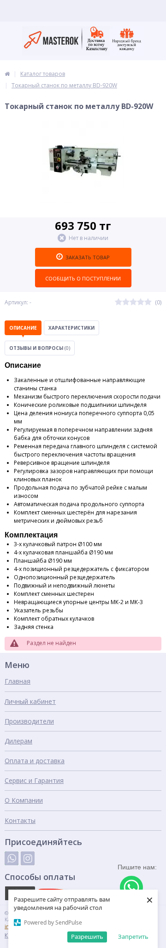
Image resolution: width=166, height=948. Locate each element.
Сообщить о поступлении (83, 278)
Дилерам (18, 741)
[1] (118, 302)
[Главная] (7, 74)
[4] (140, 302)
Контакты (20, 820)
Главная (17, 681)
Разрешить (87, 936)
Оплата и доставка (35, 760)
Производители (29, 721)
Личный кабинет (30, 701)
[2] (126, 302)
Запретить (133, 936)
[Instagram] (28, 858)
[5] (148, 302)
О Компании (24, 800)
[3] (133, 302)
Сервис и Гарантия (34, 780)
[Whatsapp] (11, 858)
